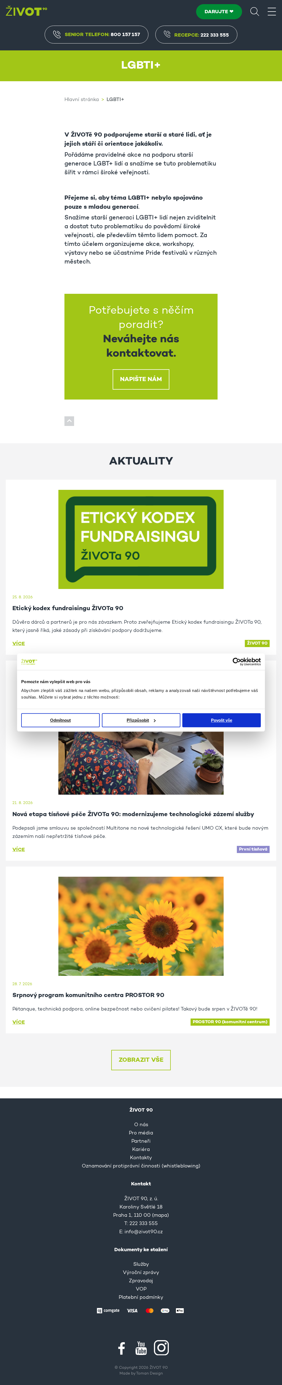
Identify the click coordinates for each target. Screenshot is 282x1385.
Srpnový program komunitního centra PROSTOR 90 (88, 995)
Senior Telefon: (102, 34)
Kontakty (141, 1158)
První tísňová (253, 849)
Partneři (141, 1141)
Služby (141, 1264)
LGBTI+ (115, 99)
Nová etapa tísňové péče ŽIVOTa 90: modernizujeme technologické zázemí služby (133, 814)
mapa (160, 1215)
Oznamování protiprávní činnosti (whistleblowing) (141, 1166)
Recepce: (201, 35)
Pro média (141, 1133)
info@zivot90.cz (143, 1232)
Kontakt (141, 1184)
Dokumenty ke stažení (141, 1249)
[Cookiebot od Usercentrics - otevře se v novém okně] (237, 662)
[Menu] (272, 11)
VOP (141, 1289)
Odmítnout (60, 720)
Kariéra (141, 1149)
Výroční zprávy (141, 1272)
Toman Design (149, 1374)
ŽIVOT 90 (257, 643)
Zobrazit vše (141, 1060)
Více (18, 643)
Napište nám (141, 379)
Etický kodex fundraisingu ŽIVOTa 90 (67, 608)
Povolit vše (221, 720)
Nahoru (69, 421)
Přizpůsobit (138, 720)
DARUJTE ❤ (219, 11)
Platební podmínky (141, 1297)
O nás (141, 1125)
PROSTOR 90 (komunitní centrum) (230, 1022)
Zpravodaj (141, 1281)
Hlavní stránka (81, 99)
